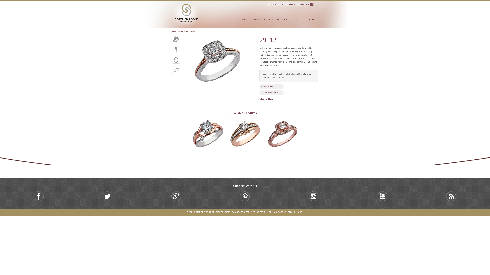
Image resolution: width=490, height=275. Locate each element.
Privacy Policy (295, 212)
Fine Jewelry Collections (266, 19)
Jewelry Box (304, 5)
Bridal (245, 19)
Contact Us (280, 212)
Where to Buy (268, 86)
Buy (287, 5)
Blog (311, 19)
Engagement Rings (186, 31)
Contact (300, 19)
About (287, 19)
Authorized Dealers (261, 212)
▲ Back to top (241, 212)
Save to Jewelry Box (270, 92)
